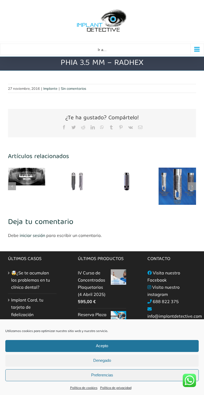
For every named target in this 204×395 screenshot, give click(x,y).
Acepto (102, 345)
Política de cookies (83, 388)
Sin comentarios (73, 88)
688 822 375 (166, 301)
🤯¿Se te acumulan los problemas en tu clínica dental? (30, 280)
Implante (50, 88)
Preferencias (102, 375)
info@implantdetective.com (174, 316)
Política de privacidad (115, 388)
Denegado (102, 360)
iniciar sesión (33, 235)
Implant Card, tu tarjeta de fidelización (27, 307)
